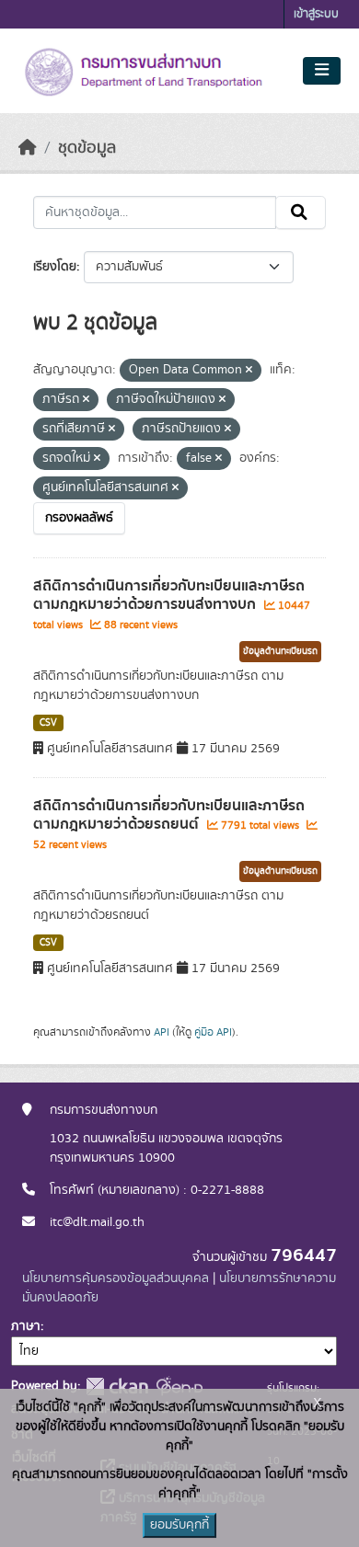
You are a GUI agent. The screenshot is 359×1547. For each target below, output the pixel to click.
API (161, 1032)
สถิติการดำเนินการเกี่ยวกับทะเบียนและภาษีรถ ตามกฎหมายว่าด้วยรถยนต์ (169, 815)
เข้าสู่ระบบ (316, 14)
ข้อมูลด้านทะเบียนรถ (280, 651)
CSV (48, 723)
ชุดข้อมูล (87, 148)
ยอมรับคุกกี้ (179, 1525)
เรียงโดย (54, 267)
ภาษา (26, 1326)
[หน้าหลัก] (27, 148)
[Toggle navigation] (322, 71)
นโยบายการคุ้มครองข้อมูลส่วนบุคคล (115, 1278)
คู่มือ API (213, 1032)
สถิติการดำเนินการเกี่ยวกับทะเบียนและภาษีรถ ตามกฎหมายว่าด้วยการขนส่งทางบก (169, 595)
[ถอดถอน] (249, 370)
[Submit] (300, 212)
